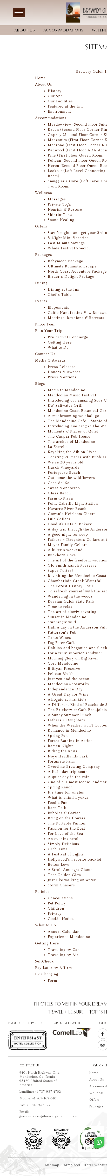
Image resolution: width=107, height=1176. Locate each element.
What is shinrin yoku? (68, 798)
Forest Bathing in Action (70, 741)
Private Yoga (59, 204)
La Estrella (58, 447)
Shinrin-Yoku (60, 215)
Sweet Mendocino (64, 488)
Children (56, 909)
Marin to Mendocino (66, 390)
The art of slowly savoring (72, 612)
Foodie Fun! (58, 803)
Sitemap (52, 1165)
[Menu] (19, 12)
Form (52, 981)
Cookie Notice (61, 919)
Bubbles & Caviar (64, 813)
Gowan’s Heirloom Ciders (72, 514)
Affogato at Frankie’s (67, 700)
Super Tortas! (60, 571)
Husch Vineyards (63, 468)
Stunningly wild (62, 622)
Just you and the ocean (68, 679)
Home (93, 1073)
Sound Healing (61, 220)
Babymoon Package (65, 261)
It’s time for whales (66, 792)
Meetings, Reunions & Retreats (76, 318)
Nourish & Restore (65, 210)
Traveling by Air (63, 955)
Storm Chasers (61, 885)
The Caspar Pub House (69, 437)
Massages (57, 199)
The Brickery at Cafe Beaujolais (77, 710)
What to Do (58, 348)
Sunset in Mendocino (67, 617)
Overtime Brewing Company (74, 767)
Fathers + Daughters (66, 720)
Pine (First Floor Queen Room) (76, 155)
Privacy (55, 914)
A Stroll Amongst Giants (70, 870)
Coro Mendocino (63, 664)
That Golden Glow (64, 875)
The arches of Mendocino (71, 442)
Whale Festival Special (69, 248)
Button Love (58, 865)
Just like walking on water (72, 880)
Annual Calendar (63, 932)
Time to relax (60, 607)
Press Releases (62, 367)
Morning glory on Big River (73, 658)
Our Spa (55, 96)
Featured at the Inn (65, 106)
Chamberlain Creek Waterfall (75, 581)
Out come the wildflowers (71, 478)
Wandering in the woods (70, 596)
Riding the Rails (62, 751)
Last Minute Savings (66, 243)
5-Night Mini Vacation (68, 238)
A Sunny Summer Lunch (69, 715)
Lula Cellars (59, 519)
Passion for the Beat (66, 829)
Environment (59, 112)
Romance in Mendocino (69, 731)
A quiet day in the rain (69, 777)
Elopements (58, 308)
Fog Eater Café (61, 643)
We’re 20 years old (65, 462)
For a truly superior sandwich (75, 653)
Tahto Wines (59, 638)
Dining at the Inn (63, 290)
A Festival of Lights (66, 854)
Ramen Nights (61, 746)
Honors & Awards (64, 372)
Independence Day (65, 689)
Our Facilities (60, 101)
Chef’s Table (60, 295)
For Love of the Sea (65, 834)
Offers (94, 1099)
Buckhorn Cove (62, 555)
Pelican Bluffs (61, 674)
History (55, 91)
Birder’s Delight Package (71, 277)
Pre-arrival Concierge (68, 337)
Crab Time (58, 849)
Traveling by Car (63, 950)
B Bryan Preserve (64, 669)
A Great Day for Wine (68, 694)
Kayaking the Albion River (72, 452)
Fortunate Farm (62, 762)
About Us (24, 30)
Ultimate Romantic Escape (72, 266)
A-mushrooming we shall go (73, 416)
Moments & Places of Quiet (73, 431)
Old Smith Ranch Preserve (72, 566)
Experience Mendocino (69, 937)
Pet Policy (57, 903)
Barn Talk (57, 808)
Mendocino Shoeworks (68, 684)
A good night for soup (68, 535)
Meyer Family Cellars (68, 545)
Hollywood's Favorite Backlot (74, 860)
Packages (96, 1106)
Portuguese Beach (64, 473)
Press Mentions (62, 377)
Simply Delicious (63, 844)
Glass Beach (59, 493)
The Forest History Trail (70, 586)
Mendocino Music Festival (72, 395)
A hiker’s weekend (65, 550)
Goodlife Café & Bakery (70, 524)
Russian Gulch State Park (71, 602)
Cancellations (60, 898)
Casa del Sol (59, 483)
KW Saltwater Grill (65, 406)
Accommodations (63, 30)
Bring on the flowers (67, 818)
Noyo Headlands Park (68, 756)
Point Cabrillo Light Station (73, 504)
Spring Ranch (60, 787)
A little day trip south (68, 772)
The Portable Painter (67, 823)
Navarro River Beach (67, 509)
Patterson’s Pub (62, 633)
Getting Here (60, 342)
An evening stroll (64, 839)
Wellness (96, 1093)
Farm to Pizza (60, 498)
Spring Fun (58, 736)
